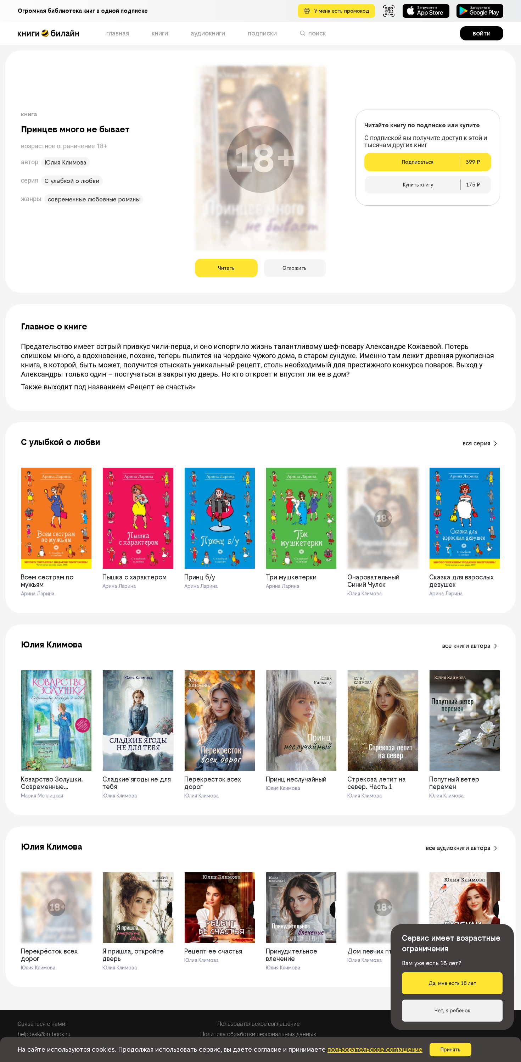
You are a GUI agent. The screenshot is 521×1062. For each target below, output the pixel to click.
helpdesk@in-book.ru (44, 1034)
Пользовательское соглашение (258, 1024)
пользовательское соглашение (374, 1049)
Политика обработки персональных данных (258, 1034)
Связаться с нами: (42, 1024)
